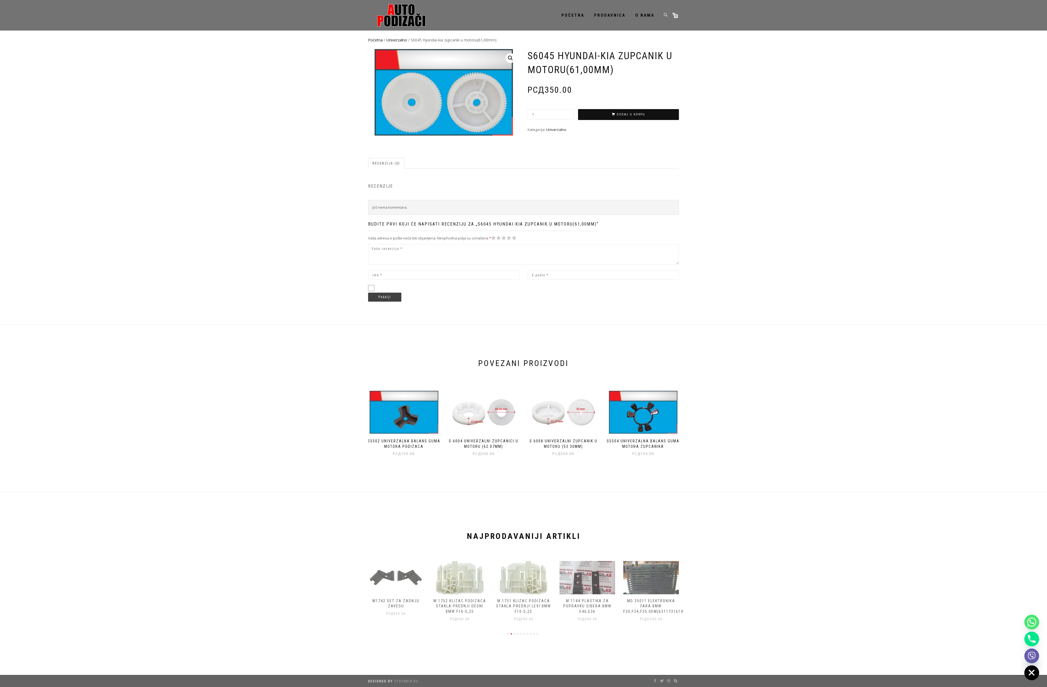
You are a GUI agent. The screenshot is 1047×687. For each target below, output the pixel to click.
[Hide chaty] (1031, 672)
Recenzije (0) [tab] (386, 163)
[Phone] (1031, 639)
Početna (572, 15)
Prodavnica (609, 15)
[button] (510, 58)
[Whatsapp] (1031, 622)
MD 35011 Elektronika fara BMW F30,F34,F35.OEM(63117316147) (655, 606)
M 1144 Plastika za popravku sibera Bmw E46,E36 (587, 606)
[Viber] (1031, 656)
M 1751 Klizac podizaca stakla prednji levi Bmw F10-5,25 (523, 606)
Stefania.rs (406, 681)
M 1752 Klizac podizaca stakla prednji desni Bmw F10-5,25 (460, 606)
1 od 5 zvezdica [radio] (493, 238)
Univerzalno (396, 40)
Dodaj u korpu (631, 114)
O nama (644, 15)
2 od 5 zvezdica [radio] (496, 238)
